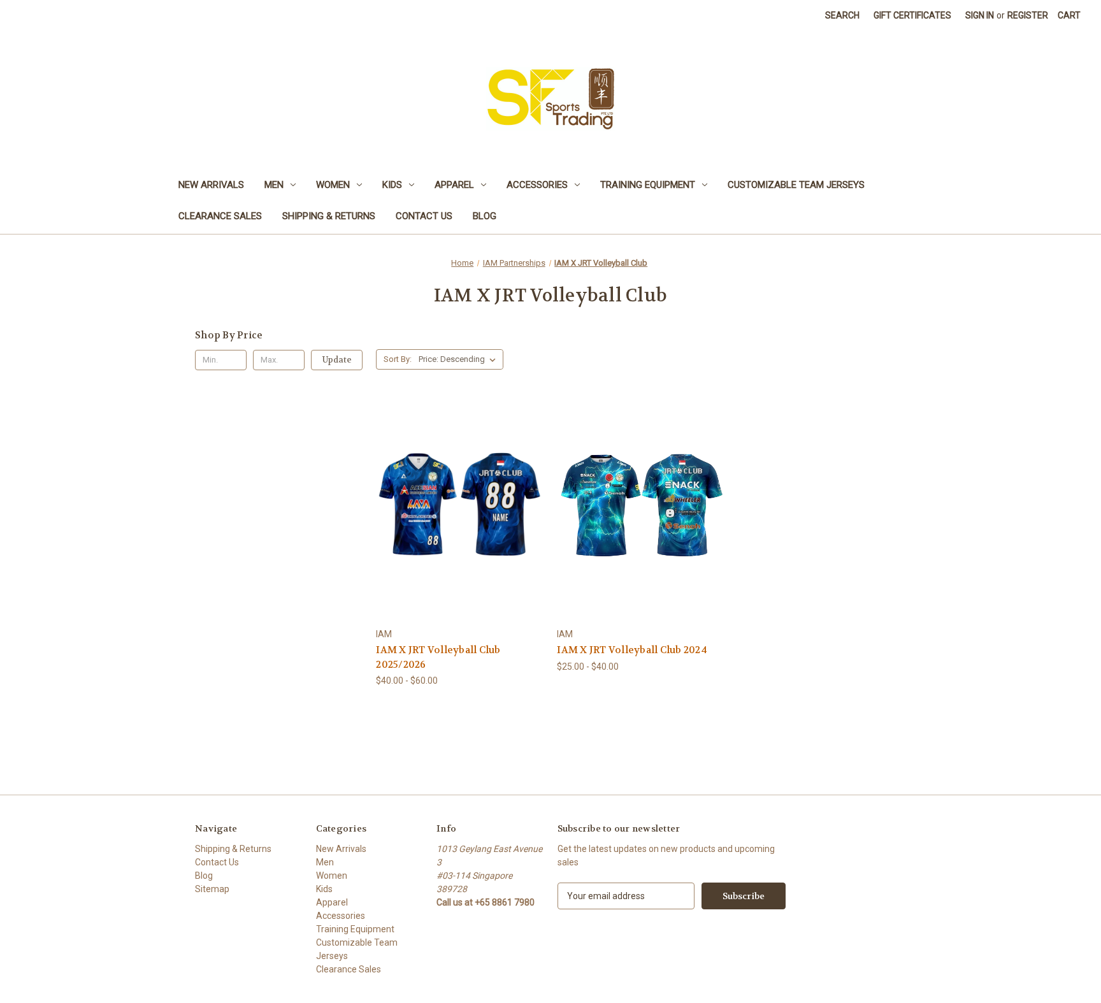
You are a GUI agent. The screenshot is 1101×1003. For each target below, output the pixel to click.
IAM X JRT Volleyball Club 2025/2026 (438, 657)
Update (337, 359)
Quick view (450, 487)
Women (333, 185)
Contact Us (424, 216)
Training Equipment (647, 185)
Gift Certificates (912, 15)
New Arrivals (211, 185)
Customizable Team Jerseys (796, 185)
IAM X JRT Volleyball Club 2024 (632, 650)
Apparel (454, 185)
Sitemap (212, 889)
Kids (392, 185)
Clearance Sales (220, 216)
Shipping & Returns (328, 216)
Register (1027, 15)
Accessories (537, 185)
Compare (456, 511)
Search (842, 15)
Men (274, 185)
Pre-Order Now (459, 533)
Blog (484, 216)
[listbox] (460, 359)
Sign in (979, 15)
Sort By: (398, 359)
